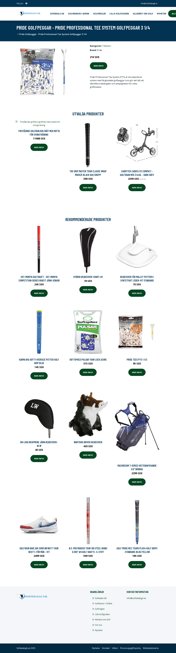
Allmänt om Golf (143, 13)
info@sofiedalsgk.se (149, 3)
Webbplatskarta (150, 648)
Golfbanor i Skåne (78, 13)
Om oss (98, 625)
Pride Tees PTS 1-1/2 (137, 359)
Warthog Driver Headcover (88, 442)
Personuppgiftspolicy (130, 648)
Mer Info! (98, 65)
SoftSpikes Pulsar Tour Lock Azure (88, 359)
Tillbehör (106, 46)
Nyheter (161, 13)
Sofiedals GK (57, 13)
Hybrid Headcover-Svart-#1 (88, 276)
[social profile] (26, 3)
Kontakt (106, 648)
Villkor (115, 648)
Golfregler (99, 13)
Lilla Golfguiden (119, 13)
